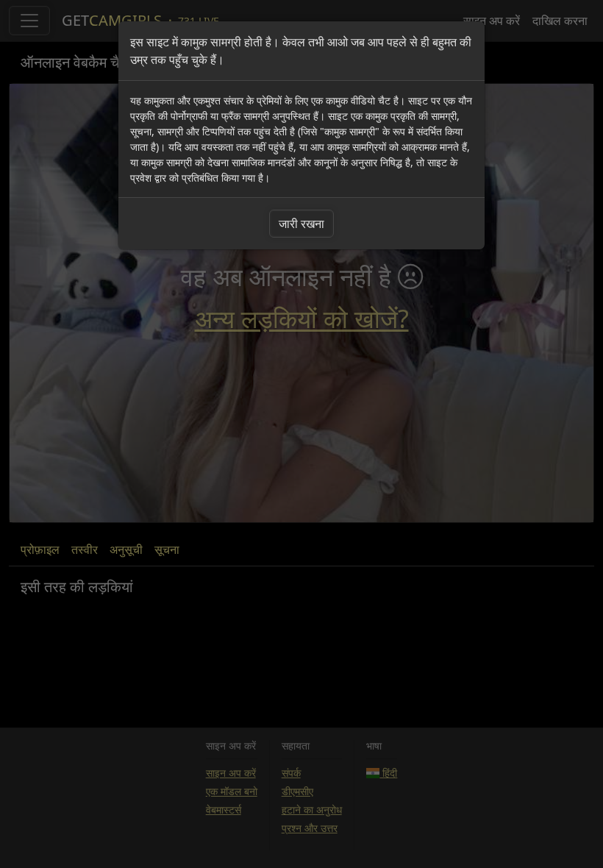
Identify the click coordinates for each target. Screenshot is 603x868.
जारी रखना (301, 224)
